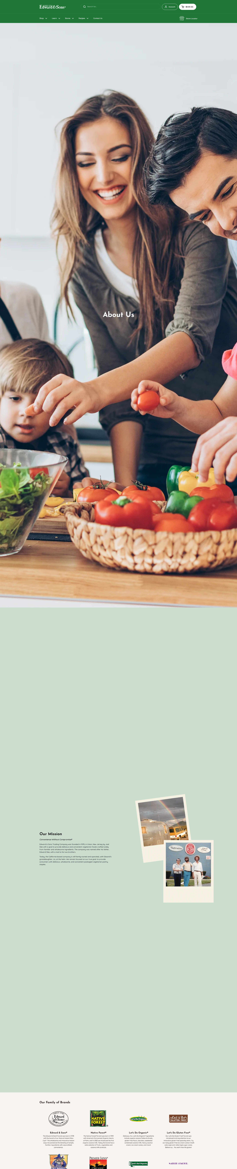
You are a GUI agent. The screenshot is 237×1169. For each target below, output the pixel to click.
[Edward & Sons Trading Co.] (53, 7)
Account (172, 7)
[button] (187, 7)
